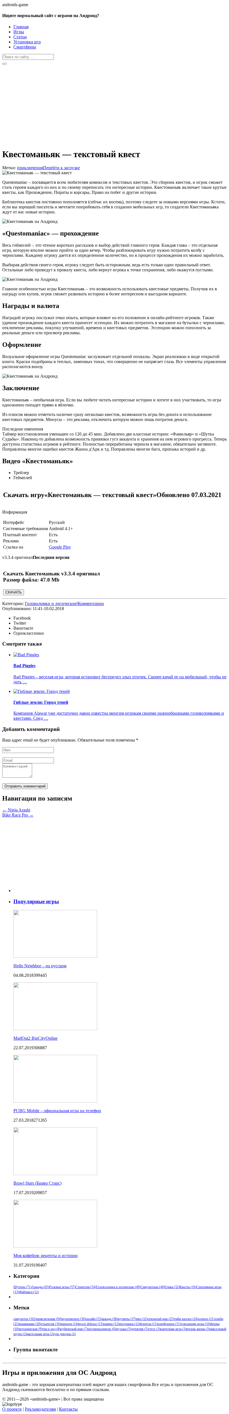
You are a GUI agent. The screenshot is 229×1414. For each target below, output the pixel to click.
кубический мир (74, 1329)
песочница (129, 1324)
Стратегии (85, 1287)
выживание (30, 1324)
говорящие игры (196, 1324)
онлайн (94, 1319)
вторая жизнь (198, 1329)
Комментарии (91, 603)
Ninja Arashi (16, 810)
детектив (139, 1329)
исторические (30, 1329)
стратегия (51, 1324)
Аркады (40, 1287)
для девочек (65, 1334)
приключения (30, 167)
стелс (154, 1329)
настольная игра (40, 1334)
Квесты (188, 1287)
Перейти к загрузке (61, 167)
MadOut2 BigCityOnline (35, 1038)
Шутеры (22, 1287)
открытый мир (160, 1319)
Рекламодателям (40, 1409)
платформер (169, 1324)
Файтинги (29, 1292)
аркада (110, 1319)
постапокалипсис (102, 1329)
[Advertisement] (114, 104)
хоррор (206, 1319)
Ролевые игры (62, 1287)
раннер (111, 1324)
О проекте (12, 1409)
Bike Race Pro (18, 815)
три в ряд (51, 1329)
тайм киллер (186, 1319)
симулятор (24, 1319)
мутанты (127, 1319)
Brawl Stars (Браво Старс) (37, 1183)
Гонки (172, 1287)
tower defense (90, 1324)
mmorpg (69, 1324)
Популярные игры (36, 901)
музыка (123, 1329)
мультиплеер (74, 1319)
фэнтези (149, 1324)
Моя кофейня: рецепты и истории (45, 1255)
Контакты (68, 1409)
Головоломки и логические (51, 603)
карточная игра (173, 1329)
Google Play (60, 547)
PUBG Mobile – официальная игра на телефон (57, 1110)
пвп (141, 1319)
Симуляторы (152, 1287)
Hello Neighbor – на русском (39, 965)
